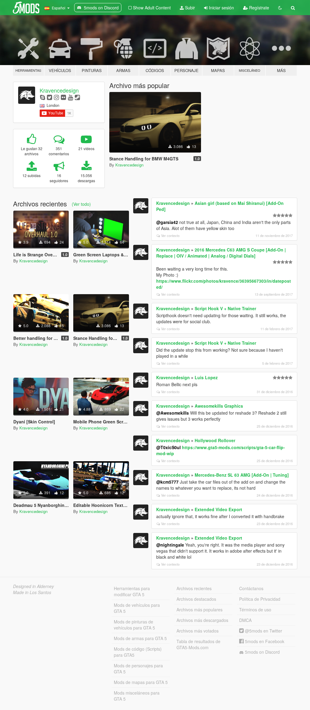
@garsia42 (167, 222)
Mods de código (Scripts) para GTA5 (138, 652)
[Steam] (77, 97)
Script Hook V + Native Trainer (225, 308)
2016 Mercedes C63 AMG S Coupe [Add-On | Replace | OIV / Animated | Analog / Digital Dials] (221, 253)
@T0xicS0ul (168, 447)
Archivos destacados (196, 599)
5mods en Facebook (264, 641)
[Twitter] (49, 97)
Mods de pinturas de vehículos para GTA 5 (134, 625)
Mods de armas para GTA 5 (140, 638)
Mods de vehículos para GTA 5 (137, 608)
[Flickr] (63, 97)
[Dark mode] (280, 7)
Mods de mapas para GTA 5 (141, 682)
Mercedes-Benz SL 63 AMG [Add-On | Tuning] (242, 475)
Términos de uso (255, 609)
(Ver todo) (81, 204)
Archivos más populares (199, 609)
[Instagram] (56, 97)
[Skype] (42, 97)
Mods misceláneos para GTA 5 (137, 696)
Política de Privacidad (259, 599)
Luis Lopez (206, 377)
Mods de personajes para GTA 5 (138, 668)
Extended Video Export (218, 509)
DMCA (245, 620)
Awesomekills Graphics (219, 406)
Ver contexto (170, 235)
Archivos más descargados (202, 620)
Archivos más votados (197, 631)
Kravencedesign (59, 90)
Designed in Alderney (33, 586)
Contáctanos (251, 588)
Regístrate (258, 8)
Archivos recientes (194, 588)
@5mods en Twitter (263, 631)
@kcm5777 (167, 482)
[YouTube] (70, 97)
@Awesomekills (172, 413)
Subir (189, 8)
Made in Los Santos (32, 592)
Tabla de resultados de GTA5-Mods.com (198, 644)
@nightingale (170, 545)
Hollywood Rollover (215, 440)
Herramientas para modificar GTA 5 (132, 591)
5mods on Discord (262, 652)
